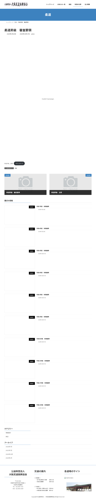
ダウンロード (19, 163)
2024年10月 (9, 454)
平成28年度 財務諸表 (43, 405)
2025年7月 (9, 450)
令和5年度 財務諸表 (42, 250)
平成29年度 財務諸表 (43, 383)
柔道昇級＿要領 (8, 163)
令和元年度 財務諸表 (43, 339)
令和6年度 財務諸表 (42, 228)
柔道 (16, 168)
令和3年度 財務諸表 (42, 294)
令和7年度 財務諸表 (42, 206)
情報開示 (8, 433)
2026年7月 (9, 446)
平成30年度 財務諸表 (43, 361)
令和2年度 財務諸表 (42, 316)
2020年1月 (9, 458)
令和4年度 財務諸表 (42, 272)
